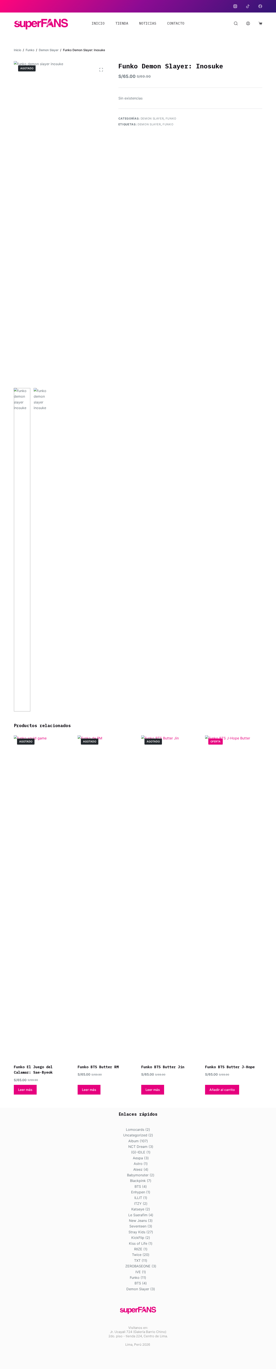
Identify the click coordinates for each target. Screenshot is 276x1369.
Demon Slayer (152, 118)
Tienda (121, 23)
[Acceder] (248, 23)
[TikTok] (248, 6)
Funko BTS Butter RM (98, 1067)
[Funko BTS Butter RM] (106, 897)
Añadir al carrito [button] (222, 1090)
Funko (171, 118)
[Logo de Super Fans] (41, 24)
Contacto (175, 23)
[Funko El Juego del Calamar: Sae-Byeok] (42, 897)
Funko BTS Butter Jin (162, 1067)
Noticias (147, 23)
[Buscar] (236, 23)
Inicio (98, 23)
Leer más (25, 1090)
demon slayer (149, 124)
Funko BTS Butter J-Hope (230, 1067)
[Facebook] (260, 6)
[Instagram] (235, 6)
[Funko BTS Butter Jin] (170, 897)
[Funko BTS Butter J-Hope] (233, 897)
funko (168, 124)
